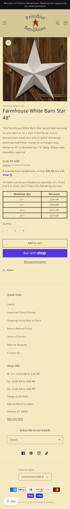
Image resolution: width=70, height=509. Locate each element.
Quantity (7, 223)
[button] (4, 23)
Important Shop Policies (21, 312)
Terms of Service (16, 336)
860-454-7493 (15, 419)
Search (11, 304)
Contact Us (13, 352)
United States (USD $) (33, 476)
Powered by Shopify (46, 502)
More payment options (35, 261)
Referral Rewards (17, 344)
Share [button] (10, 270)
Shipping (6, 165)
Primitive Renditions (30, 502)
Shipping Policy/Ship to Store (24, 320)
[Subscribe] (59, 440)
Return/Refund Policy (19, 328)
